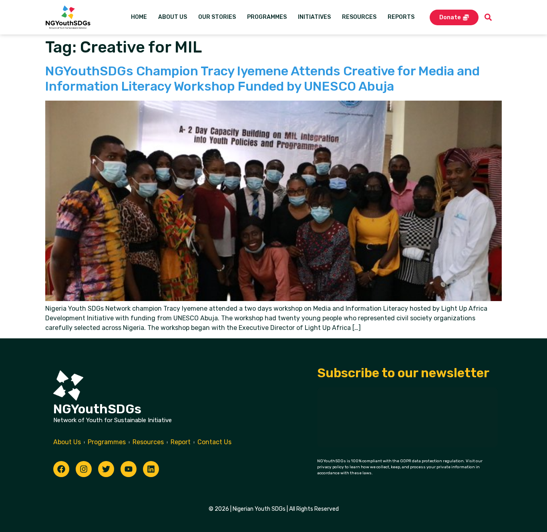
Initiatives (314, 17)
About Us (172, 17)
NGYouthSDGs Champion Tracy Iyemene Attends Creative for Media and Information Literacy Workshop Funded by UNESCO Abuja (262, 78)
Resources (359, 17)
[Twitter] (106, 469)
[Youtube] (129, 469)
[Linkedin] (151, 469)
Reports (401, 17)
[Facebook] (61, 469)
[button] (488, 17)
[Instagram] (84, 469)
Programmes (267, 17)
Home (139, 17)
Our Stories (217, 17)
